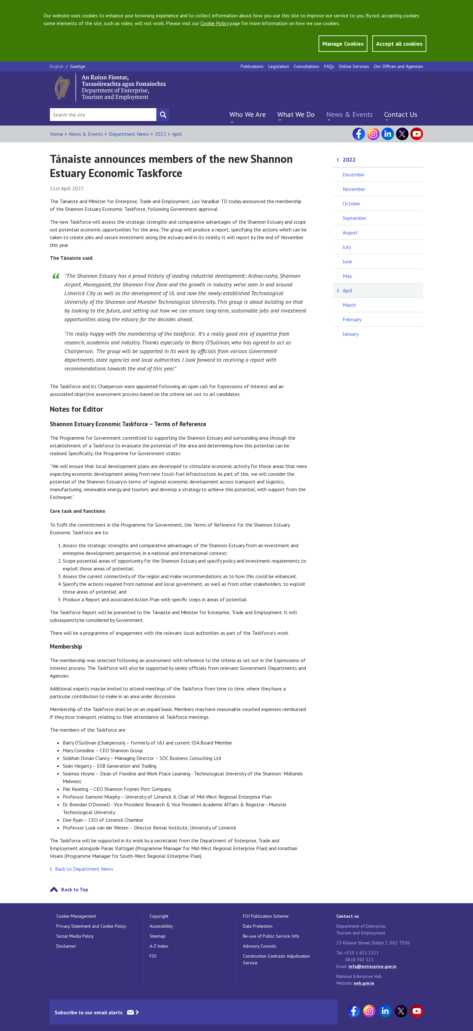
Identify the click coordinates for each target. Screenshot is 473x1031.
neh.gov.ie (364, 983)
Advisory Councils (259, 946)
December (354, 174)
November (354, 189)
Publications (252, 66)
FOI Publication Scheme (266, 916)
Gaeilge (77, 66)
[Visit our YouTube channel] (416, 133)
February (352, 319)
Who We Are (247, 114)
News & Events (349, 114)
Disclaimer (66, 946)
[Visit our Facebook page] (358, 133)
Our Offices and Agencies (398, 66)
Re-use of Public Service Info (271, 936)
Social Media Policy (75, 936)
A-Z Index (159, 946)
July (347, 247)
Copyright (159, 916)
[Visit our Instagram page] (373, 133)
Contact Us (400, 114)
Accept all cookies (399, 43)
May (347, 276)
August (350, 232)
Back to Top (74, 889)
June (347, 261)
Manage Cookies (343, 43)
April (177, 134)
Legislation (278, 66)
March (349, 305)
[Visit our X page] (402, 133)
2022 (160, 134)
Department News (129, 134)
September (354, 218)
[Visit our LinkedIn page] (387, 133)
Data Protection (258, 926)
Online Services (354, 66)
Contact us (347, 916)
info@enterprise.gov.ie (372, 966)
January (350, 334)
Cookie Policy (214, 23)
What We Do (296, 114)
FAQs (329, 66)
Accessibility (161, 926)
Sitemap (157, 936)
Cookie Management (76, 916)
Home (56, 134)
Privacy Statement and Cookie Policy (91, 926)
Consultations (306, 66)
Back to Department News (84, 869)
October (351, 203)
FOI (153, 956)
